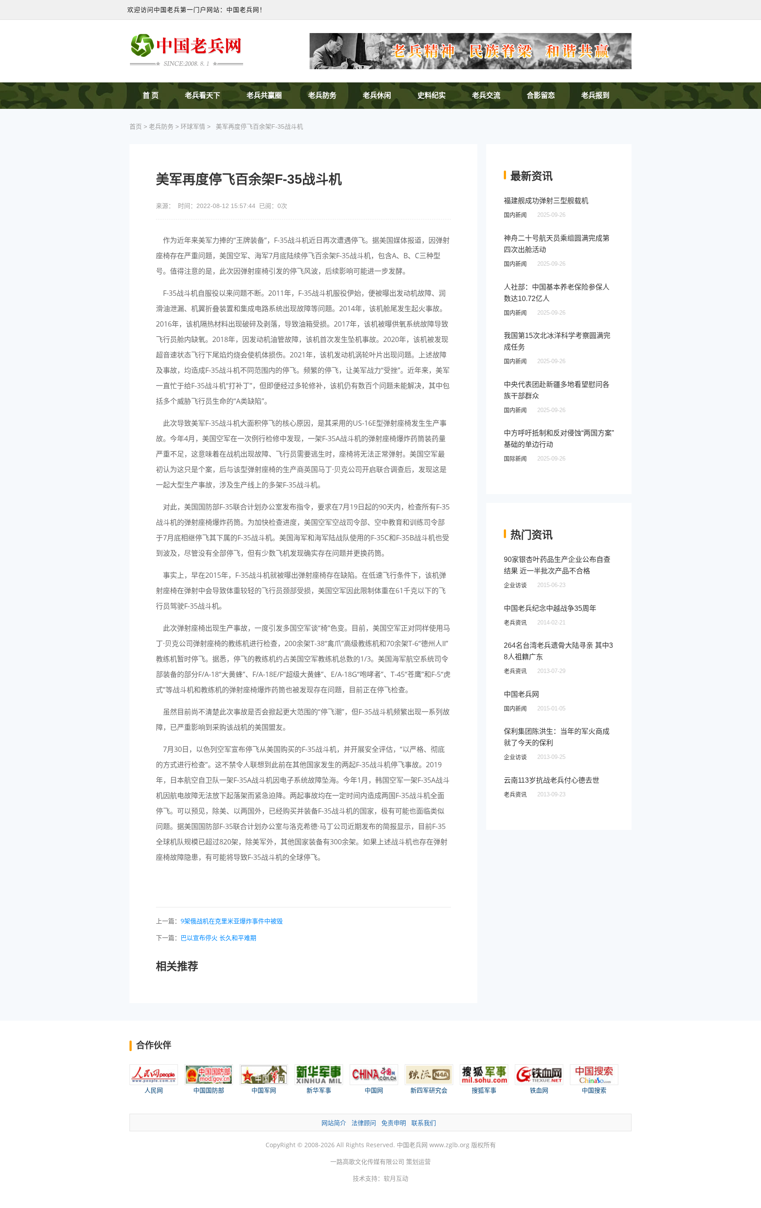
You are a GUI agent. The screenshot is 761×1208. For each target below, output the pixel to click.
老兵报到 (595, 95)
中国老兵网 (521, 694)
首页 (135, 126)
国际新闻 (515, 458)
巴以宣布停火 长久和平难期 (218, 937)
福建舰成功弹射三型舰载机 (546, 200)
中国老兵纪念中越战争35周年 (550, 608)
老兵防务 (322, 95)
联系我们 (423, 1122)
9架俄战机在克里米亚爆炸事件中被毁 (232, 921)
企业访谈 (515, 585)
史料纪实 (431, 95)
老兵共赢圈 (264, 95)
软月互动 (396, 1178)
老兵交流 (486, 95)
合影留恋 (541, 95)
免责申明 (393, 1122)
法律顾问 (363, 1122)
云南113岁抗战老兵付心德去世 (551, 780)
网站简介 (333, 1122)
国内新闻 (515, 215)
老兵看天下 (202, 95)
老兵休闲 (377, 95)
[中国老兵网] (186, 49)
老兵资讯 (515, 622)
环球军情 (193, 126)
